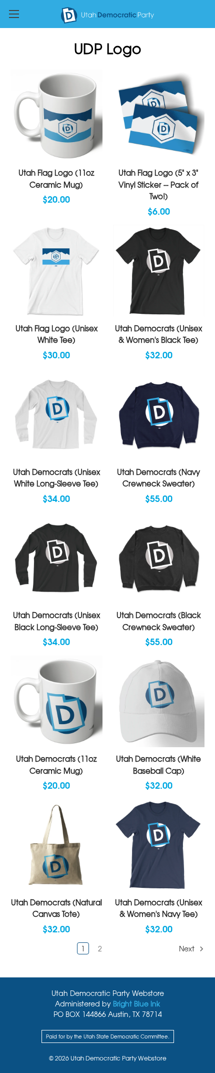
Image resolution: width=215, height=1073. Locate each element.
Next (187, 948)
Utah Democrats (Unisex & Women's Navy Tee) (158, 908)
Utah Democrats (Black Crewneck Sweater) (158, 621)
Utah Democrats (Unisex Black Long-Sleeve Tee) (56, 621)
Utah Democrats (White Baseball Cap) (158, 764)
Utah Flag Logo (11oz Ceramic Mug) (56, 178)
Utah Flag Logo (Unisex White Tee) (57, 334)
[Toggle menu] (14, 14)
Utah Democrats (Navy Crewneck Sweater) (158, 477)
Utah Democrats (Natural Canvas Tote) (56, 908)
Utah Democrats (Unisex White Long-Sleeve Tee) (56, 477)
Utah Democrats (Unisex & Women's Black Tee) (158, 334)
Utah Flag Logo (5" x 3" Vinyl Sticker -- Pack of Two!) (158, 184)
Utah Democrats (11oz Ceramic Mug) (56, 764)
